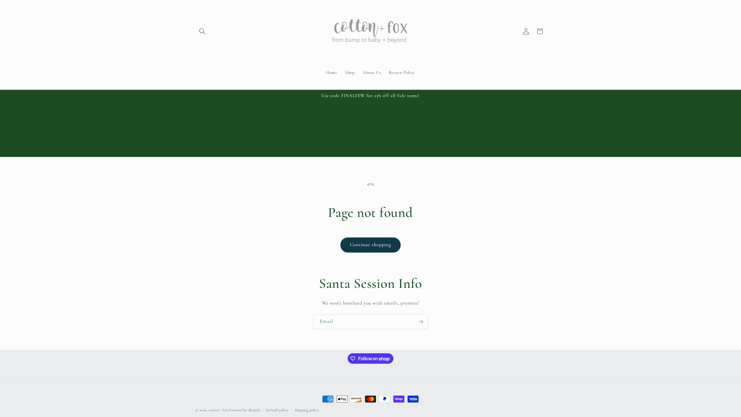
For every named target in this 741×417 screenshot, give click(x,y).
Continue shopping (370, 245)
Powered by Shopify (244, 410)
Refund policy (277, 410)
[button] (202, 31)
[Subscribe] (421, 321)
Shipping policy (307, 410)
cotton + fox (218, 410)
